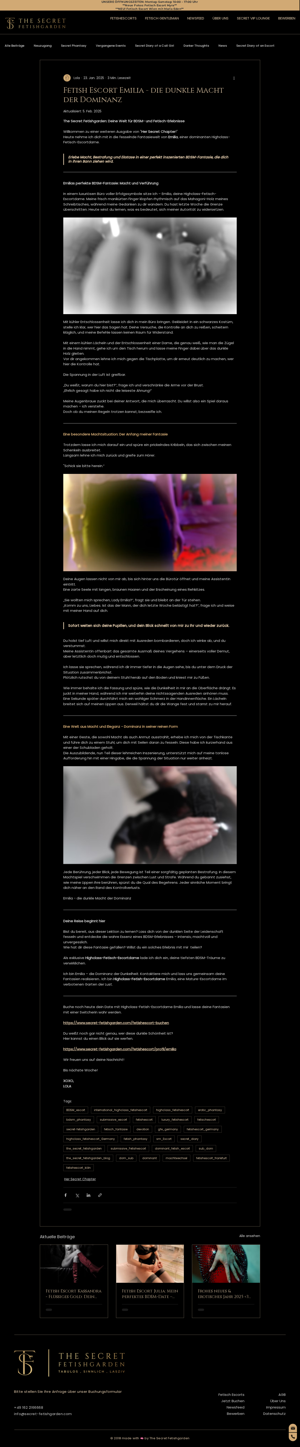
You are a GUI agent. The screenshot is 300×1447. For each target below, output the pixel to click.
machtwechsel (176, 1158)
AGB (282, 1394)
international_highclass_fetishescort (120, 1110)
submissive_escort (113, 1120)
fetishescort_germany (203, 1129)
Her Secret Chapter (80, 1179)
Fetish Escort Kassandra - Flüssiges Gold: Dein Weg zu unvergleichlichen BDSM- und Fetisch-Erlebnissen (73, 1294)
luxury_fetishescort (174, 1120)
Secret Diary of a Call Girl (154, 46)
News (222, 46)
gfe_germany (168, 1129)
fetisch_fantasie (116, 1129)
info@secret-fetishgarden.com (43, 1413)
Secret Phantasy (73, 46)
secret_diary (189, 1139)
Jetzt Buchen (232, 1400)
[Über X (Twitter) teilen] (77, 1195)
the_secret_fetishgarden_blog (88, 1158)
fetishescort (144, 1120)
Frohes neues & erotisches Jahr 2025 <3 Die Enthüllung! (223, 1294)
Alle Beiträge (14, 46)
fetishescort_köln (78, 1168)
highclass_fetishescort (172, 1110)
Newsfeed (235, 1407)
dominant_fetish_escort (172, 1148)
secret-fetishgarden (80, 1129)
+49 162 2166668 (28, 1407)
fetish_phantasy (135, 1139)
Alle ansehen (249, 1236)
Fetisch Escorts (231, 1394)
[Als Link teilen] (100, 1195)
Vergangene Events (111, 46)
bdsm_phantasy (78, 1120)
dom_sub (126, 1158)
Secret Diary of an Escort (255, 46)
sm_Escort (164, 1139)
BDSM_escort (75, 1110)
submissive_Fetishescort (128, 1148)
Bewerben (235, 1413)
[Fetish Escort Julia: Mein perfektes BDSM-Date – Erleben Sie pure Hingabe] (150, 1264)
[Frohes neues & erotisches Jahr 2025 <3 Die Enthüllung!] (226, 1264)
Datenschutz (274, 1413)
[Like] (293, 1428)
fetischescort (206, 1120)
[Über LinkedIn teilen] (88, 1195)
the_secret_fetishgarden (84, 1148)
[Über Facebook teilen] (65, 1195)
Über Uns (278, 1400)
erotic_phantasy (210, 1110)
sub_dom (206, 1148)
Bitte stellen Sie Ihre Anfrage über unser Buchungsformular (68, 1391)
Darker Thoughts (196, 46)
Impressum (276, 1407)
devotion (142, 1129)
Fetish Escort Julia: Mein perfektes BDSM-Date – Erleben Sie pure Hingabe (150, 1294)
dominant (149, 1158)
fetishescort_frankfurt (211, 1158)
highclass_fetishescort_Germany (90, 1139)
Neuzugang (43, 46)
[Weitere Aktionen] (234, 78)
